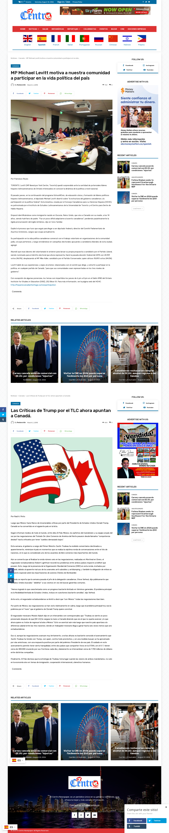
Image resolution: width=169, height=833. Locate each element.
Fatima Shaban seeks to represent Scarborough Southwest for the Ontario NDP (144, 177)
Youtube (150, 70)
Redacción (21, 85)
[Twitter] (146, 1)
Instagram (150, 65)
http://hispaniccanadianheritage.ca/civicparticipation (33, 285)
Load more (137, 202)
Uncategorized (137, 171)
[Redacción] (13, 84)
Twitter (129, 70)
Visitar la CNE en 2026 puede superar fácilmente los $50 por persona (145, 192)
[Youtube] (149, 1)
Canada (22, 58)
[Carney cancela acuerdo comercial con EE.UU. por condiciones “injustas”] (123, 161)
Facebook (129, 65)
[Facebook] (143, 1)
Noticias (14, 58)
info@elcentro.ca (90, 805)
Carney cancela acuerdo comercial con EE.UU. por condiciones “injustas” (143, 162)
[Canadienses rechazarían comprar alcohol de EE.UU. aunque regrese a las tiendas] (134, 354)
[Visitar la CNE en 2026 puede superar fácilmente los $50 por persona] (123, 191)
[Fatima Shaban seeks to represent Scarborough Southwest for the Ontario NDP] (123, 176)
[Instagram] (143, 65)
